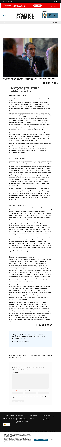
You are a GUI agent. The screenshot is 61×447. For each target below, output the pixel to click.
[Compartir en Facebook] (44, 83)
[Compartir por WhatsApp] (49, 83)
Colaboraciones (33, 415)
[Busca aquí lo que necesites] (57, 23)
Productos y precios (21, 418)
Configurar (53, 439)
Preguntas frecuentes (21, 419)
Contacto (12, 1)
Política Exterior (47, 415)
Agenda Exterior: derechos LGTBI (40, 355)
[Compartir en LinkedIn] (52, 83)
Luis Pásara (12, 96)
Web (39, 390)
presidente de (35, 99)
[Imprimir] (57, 83)
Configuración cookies (8, 440)
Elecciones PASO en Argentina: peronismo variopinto (18, 356)
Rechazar (45, 439)
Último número (51, 14)
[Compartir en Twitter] (46, 83)
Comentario (15, 372)
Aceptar (37, 439)
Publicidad (32, 417)
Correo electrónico (30, 390)
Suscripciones (20, 417)
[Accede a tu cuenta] (55, 23)
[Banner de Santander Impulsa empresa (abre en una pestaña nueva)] (30, 5)
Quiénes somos (6, 1)
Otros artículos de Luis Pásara (21, 341)
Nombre (14, 390)
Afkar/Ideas (46, 419)
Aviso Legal (46, 431)
